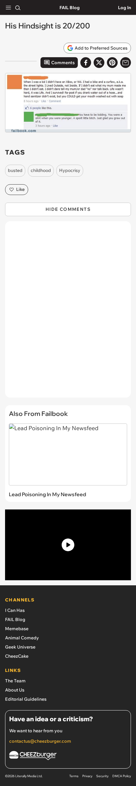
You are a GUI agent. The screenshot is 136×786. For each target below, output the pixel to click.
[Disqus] (68, 313)
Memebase (16, 628)
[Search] (18, 7)
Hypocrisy (69, 170)
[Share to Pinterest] (112, 62)
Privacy (87, 776)
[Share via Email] (125, 62)
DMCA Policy (121, 776)
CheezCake (16, 656)
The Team (15, 681)
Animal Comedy (22, 638)
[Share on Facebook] (85, 62)
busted (15, 170)
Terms (73, 776)
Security (102, 776)
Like (20, 189)
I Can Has (15, 610)
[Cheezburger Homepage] (68, 756)
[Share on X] (99, 62)
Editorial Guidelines (25, 699)
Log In (124, 7)
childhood (41, 170)
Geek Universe (20, 647)
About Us (14, 690)
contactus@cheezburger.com (40, 741)
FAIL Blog (69, 7)
